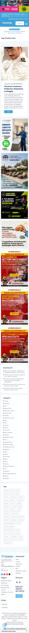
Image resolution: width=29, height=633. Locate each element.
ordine (14, 516)
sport (5, 539)
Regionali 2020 (7, 408)
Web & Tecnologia (8, 444)
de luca (6, 500)
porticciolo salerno (9, 529)
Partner (22, 14)
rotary (17, 533)
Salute (5, 452)
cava (11, 493)
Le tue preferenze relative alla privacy (15, 628)
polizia (18, 523)
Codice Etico (4, 583)
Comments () (18, 83)
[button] (26, 24)
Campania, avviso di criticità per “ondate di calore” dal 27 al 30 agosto (14, 375)
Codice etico (17, 14)
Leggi (8, 111)
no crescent (15, 513)
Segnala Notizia (5, 15)
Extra (5, 468)
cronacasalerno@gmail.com (7, 566)
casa (5, 493)
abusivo (6, 490)
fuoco (12, 503)
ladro (20, 506)
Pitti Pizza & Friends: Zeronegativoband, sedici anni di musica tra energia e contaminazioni (14, 32)
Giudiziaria (6, 449)
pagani (6, 520)
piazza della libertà (9, 523)
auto (12, 490)
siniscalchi (13, 536)
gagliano (19, 503)
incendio (14, 506)
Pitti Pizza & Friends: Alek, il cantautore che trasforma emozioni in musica (14, 385)
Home (17, 559)
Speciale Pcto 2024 (9, 437)
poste (5, 533)
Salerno (6, 459)
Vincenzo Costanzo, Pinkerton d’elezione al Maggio (13, 88)
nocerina (6, 513)
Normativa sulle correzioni (5, 589)
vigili (21, 539)
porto (18, 529)
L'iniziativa (6, 471)
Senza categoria (8, 432)
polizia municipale (9, 526)
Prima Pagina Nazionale (10, 473)
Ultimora (6, 476)
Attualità (6, 415)
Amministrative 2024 (9, 447)
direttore (13, 500)
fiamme (6, 503)
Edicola (19, 596)
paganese (21, 516)
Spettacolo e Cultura (9, 410)
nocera (18, 510)
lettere (6, 510)
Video (5, 420)
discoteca (20, 500)
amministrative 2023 (9, 418)
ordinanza (6, 516)
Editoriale (6, 435)
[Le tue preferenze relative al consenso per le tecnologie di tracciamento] (26, 630)
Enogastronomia (8, 442)
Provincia (6, 425)
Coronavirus (7, 403)
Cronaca (6, 401)
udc (16, 539)
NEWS (12, 510)
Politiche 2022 (7, 413)
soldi (20, 536)
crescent (21, 496)
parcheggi (13, 520)
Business (6, 427)
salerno (6, 536)
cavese (17, 493)
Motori (5, 461)
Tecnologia (6, 456)
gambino (6, 506)
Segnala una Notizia (6, 580)
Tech (5, 423)
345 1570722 (4, 570)
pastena (21, 520)
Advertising (4, 14)
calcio (17, 490)
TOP (11, 539)
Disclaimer (10, 14)
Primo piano (7, 430)
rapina (11, 533)
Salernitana (19, 564)
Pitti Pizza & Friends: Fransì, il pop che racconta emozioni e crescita (13, 389)
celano (6, 496)
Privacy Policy (4, 604)
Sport (5, 406)
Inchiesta (6, 464)
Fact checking (4, 585)
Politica (6, 454)
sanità (5, 439)
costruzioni (13, 496)
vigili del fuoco (8, 543)
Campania (6, 478)
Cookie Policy (5, 607)
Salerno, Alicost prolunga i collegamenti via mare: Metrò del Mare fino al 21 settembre (14, 371)
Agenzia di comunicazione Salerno (14, 624)
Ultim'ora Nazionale (9, 466)
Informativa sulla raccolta (9, 631)
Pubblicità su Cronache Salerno (7, 593)
